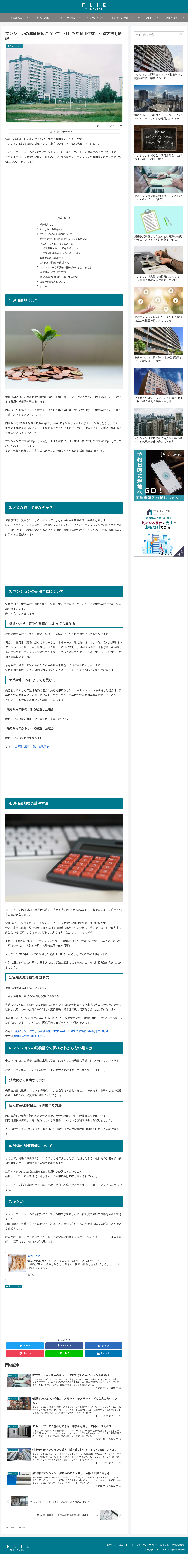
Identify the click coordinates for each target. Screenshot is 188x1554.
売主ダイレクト (126, 1545)
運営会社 (164, 1545)
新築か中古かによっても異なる (56, 243)
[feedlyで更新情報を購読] (29, 1275)
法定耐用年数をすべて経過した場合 (61, 253)
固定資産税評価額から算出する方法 (59, 277)
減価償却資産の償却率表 (28, 1035)
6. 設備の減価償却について (51, 281)
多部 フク (33, 1256)
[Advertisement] (64, 188)
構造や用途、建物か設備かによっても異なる (63, 238)
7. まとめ (42, 286)
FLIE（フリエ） (108, 1545)
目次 (60, 217)
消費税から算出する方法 (53, 272)
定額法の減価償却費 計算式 (54, 262)
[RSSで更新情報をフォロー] (33, 1275)
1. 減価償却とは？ (46, 224)
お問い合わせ (178, 1545)
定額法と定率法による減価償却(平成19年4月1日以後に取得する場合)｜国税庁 (60, 1031)
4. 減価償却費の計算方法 (50, 257)
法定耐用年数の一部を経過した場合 (61, 248)
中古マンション (15, 1286)
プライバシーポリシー (147, 1545)
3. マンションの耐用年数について (55, 234)
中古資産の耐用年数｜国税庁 (29, 746)
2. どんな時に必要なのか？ (51, 229)
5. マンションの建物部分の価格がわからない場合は (64, 267)
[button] (181, 34)
